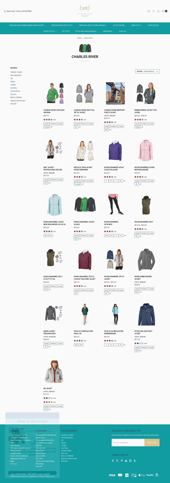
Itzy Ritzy (13, 88)
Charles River (15, 91)
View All (13, 104)
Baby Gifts (136, 25)
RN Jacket (48, 388)
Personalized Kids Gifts (61, 25)
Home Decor (153, 25)
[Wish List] (153, 11)
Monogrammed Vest (144, 222)
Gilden (12, 82)
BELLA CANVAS (16, 97)
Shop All (122, 31)
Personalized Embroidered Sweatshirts (27, 25)
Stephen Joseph (16, 72)
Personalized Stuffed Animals (92, 25)
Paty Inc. (13, 94)
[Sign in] (158, 11)
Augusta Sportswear (17, 101)
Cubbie (13, 85)
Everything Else (15, 75)
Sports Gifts (49, 31)
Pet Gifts (66, 31)
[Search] (148, 11)
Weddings (107, 31)
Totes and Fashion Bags (85, 31)
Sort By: (139, 71)
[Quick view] (64, 83)
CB (11, 78)
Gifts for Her (119, 25)
